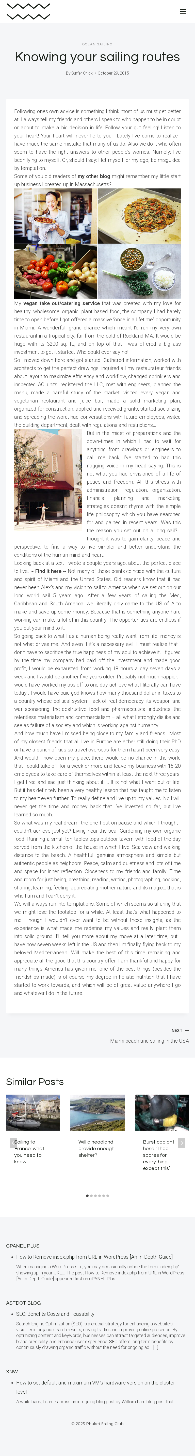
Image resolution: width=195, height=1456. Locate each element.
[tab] (87, 1196)
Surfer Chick (82, 73)
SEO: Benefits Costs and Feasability (55, 1314)
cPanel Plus (22, 1246)
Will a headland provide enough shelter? (96, 1148)
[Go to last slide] (13, 1143)
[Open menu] (183, 11)
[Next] (181, 1143)
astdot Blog (23, 1303)
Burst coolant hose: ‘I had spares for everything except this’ (158, 1155)
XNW (12, 1371)
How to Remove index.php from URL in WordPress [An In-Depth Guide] (94, 1257)
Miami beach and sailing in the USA (149, 1036)
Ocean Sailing (97, 44)
